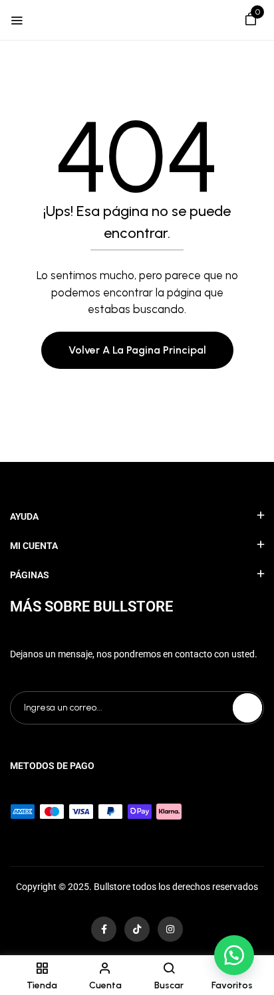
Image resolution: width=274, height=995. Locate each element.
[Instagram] (170, 929)
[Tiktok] (137, 929)
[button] (250, 21)
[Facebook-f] (103, 929)
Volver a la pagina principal (137, 350)
